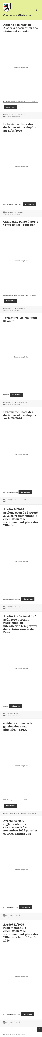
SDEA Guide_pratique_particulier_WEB (15, 800)
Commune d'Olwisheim (17, 15)
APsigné (5, 706)
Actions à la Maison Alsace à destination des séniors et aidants (20, 28)
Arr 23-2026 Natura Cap (10, 907)
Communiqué (21, 115)
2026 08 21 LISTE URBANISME (12, 204)
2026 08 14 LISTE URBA (10, 492)
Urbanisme (20, 212)
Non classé (20, 500)
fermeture (6, 395)
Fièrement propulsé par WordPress (14, 1034)
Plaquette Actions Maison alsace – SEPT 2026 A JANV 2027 (20, 101)
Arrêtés (19, 607)
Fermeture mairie (22, 402)
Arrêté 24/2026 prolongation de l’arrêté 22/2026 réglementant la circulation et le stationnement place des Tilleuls (20, 517)
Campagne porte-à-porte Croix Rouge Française (20, 223)
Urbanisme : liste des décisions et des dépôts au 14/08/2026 (19, 415)
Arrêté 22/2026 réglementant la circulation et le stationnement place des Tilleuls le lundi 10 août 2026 (20, 932)
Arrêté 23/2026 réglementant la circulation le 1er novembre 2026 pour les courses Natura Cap (20, 827)
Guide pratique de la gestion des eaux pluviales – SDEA (17, 726)
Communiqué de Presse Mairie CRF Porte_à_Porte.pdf (19, 295)
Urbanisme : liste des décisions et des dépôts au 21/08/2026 (19, 127)
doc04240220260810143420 (11, 599)
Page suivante (39, 1029)
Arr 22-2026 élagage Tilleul (11, 1014)
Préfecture (19, 714)
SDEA (17, 813)
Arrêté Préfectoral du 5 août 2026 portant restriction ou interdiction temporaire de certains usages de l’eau (20, 624)
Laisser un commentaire (12, 117)
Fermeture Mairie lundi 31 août (20, 319)
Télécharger (10, 107)
